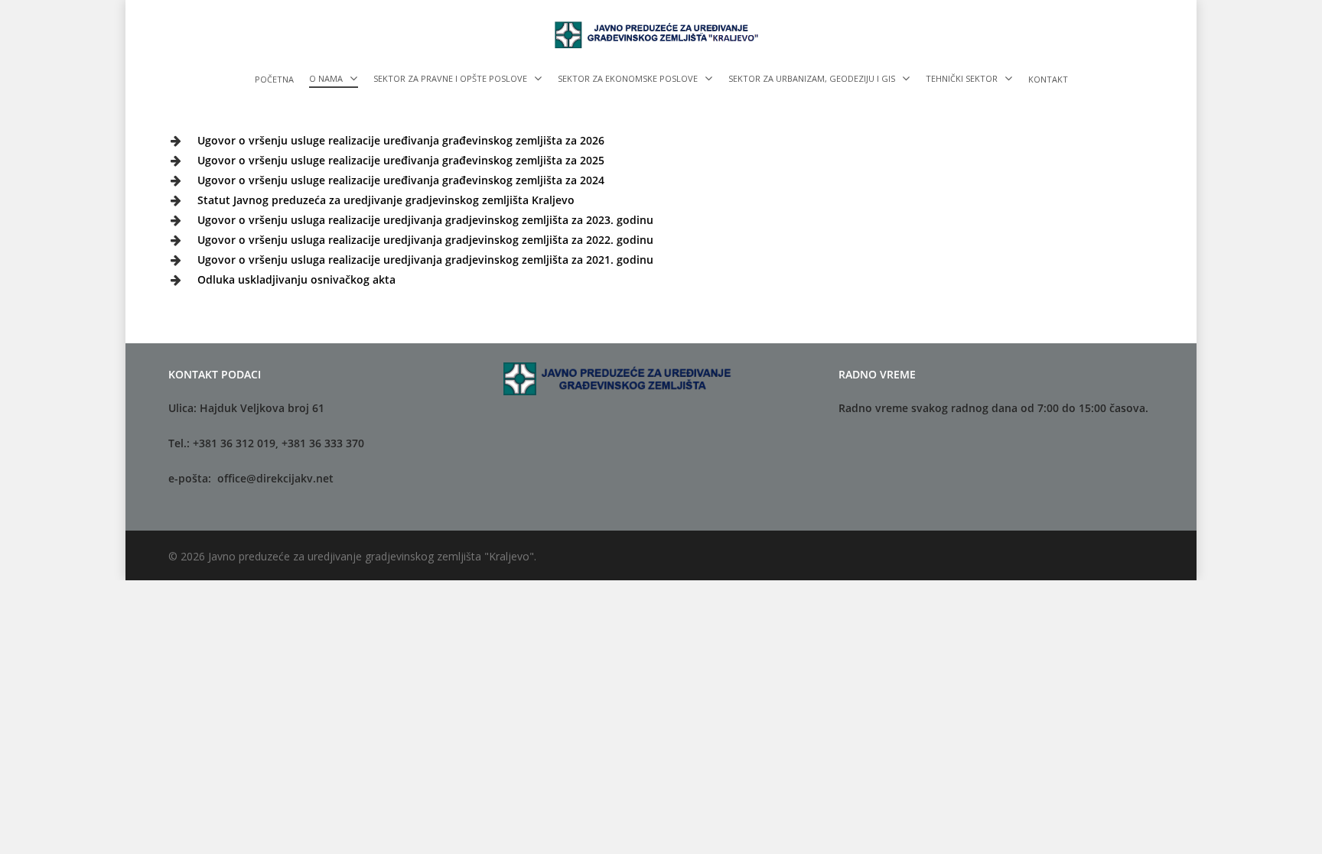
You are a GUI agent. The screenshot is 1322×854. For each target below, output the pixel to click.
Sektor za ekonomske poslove (628, 78)
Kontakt (1048, 80)
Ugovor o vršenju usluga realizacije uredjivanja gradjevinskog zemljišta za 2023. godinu (425, 220)
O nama (326, 78)
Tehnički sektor (962, 78)
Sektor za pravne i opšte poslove (450, 78)
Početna (274, 80)
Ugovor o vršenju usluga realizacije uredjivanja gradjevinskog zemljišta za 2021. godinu (425, 259)
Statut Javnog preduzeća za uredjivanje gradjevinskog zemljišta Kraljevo (386, 200)
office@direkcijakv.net (275, 478)
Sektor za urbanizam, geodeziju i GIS (811, 78)
